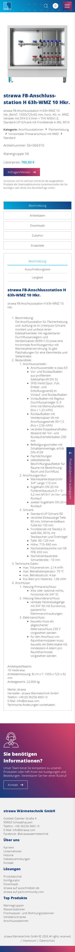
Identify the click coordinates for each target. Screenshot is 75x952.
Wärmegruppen (13, 905)
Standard (9, 138)
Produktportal (12, 876)
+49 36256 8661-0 (26, 826)
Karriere (8, 847)
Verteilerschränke (14, 917)
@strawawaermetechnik (33, 834)
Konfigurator (11, 880)
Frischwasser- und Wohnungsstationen (28, 913)
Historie (8, 855)
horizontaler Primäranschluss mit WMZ (34, 134)
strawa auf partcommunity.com (23, 892)
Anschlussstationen (30, 129)
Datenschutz (47, 940)
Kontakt (8, 863)
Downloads (10, 884)
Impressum (29, 940)
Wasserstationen (14, 909)
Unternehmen (12, 851)
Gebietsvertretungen (16, 859)
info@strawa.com (24, 830)
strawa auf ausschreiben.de (21, 888)
